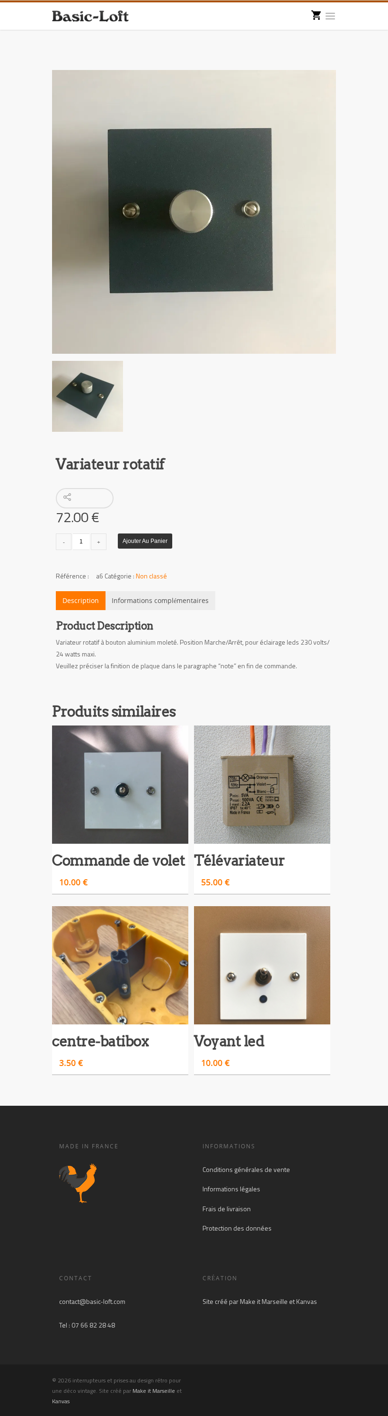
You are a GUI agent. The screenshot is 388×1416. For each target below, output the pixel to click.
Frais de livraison (227, 1209)
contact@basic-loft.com (92, 1301)
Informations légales (231, 1189)
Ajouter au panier (145, 541)
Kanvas (306, 1301)
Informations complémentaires (160, 600)
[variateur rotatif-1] (194, 212)
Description (80, 600)
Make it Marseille (264, 1301)
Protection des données (237, 1228)
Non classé (151, 576)
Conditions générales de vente (246, 1169)
